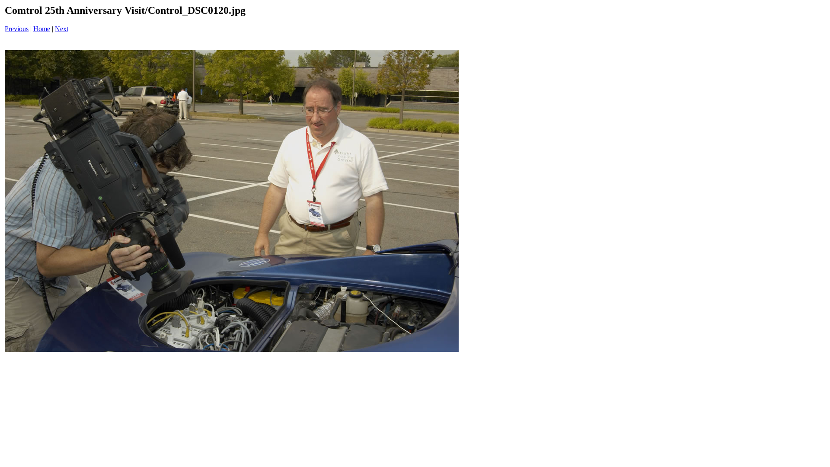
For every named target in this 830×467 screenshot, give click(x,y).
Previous (17, 28)
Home (41, 28)
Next (61, 28)
